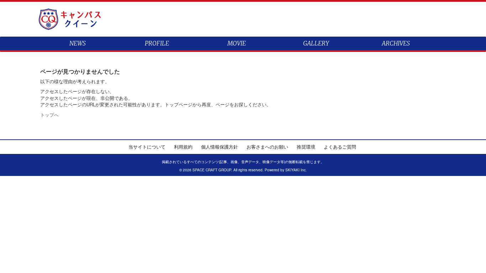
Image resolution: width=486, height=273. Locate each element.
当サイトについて (146, 146)
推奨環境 (306, 146)
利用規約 (183, 146)
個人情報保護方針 (219, 146)
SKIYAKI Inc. (296, 169)
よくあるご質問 (340, 146)
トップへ (49, 114)
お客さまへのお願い (267, 146)
